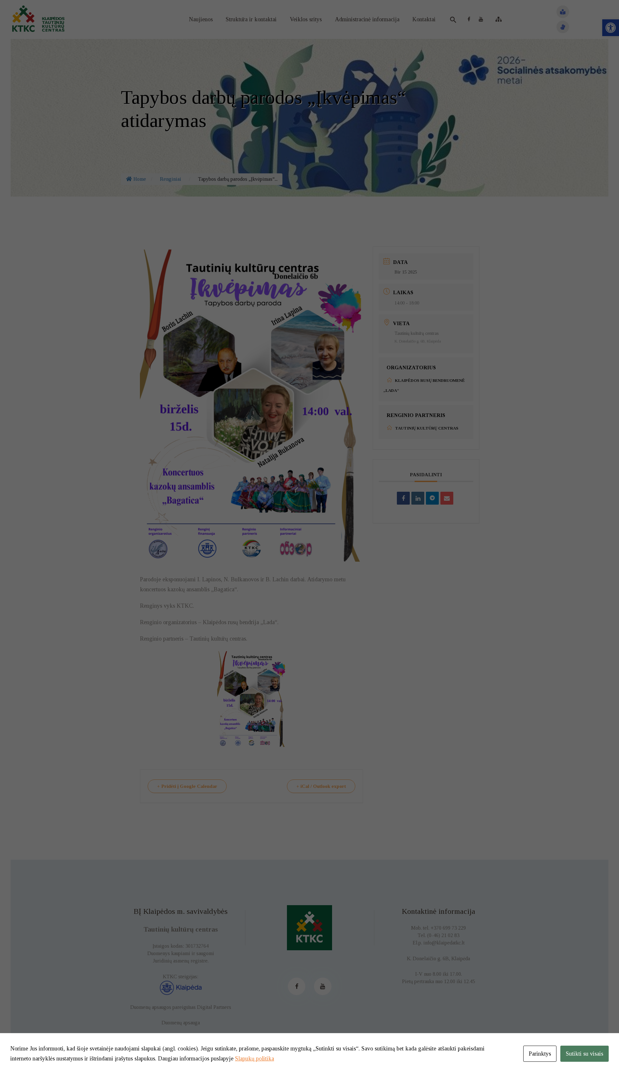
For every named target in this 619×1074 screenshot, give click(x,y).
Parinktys (540, 1053)
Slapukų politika (254, 1058)
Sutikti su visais (584, 1053)
